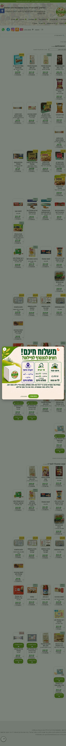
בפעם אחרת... (23, 396)
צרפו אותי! (33, 396)
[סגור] (4, 349)
